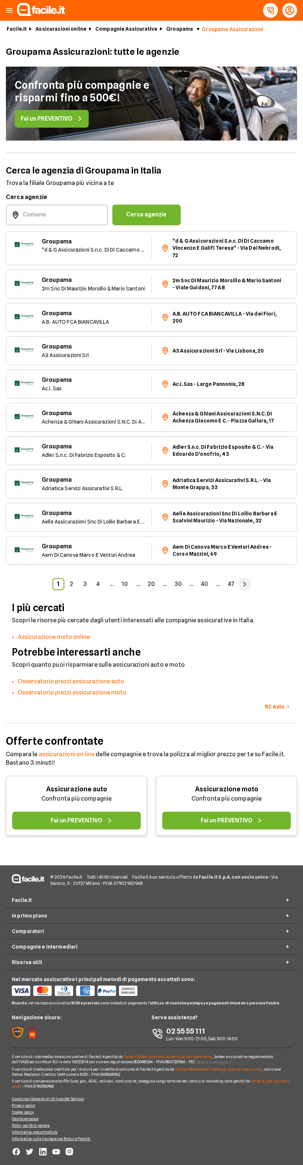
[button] (9, 10)
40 (204, 583)
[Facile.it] (41, 13)
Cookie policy (23, 1112)
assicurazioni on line (67, 754)
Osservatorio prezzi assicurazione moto (72, 692)
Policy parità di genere (31, 1125)
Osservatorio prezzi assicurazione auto (71, 681)
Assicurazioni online (60, 29)
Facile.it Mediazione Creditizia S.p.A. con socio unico (218, 1069)
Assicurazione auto (76, 789)
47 (231, 583)
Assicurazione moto (226, 789)
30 (178, 583)
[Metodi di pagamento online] (82, 991)
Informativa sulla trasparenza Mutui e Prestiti (51, 1139)
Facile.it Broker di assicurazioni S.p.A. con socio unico (167, 1056)
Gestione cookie (25, 1119)
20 (151, 583)
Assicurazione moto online (54, 636)
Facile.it (17, 29)
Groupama (179, 29)
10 (125, 583)
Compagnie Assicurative (126, 29)
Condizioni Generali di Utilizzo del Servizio (48, 1099)
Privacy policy (23, 1105)
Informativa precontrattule (35, 1132)
